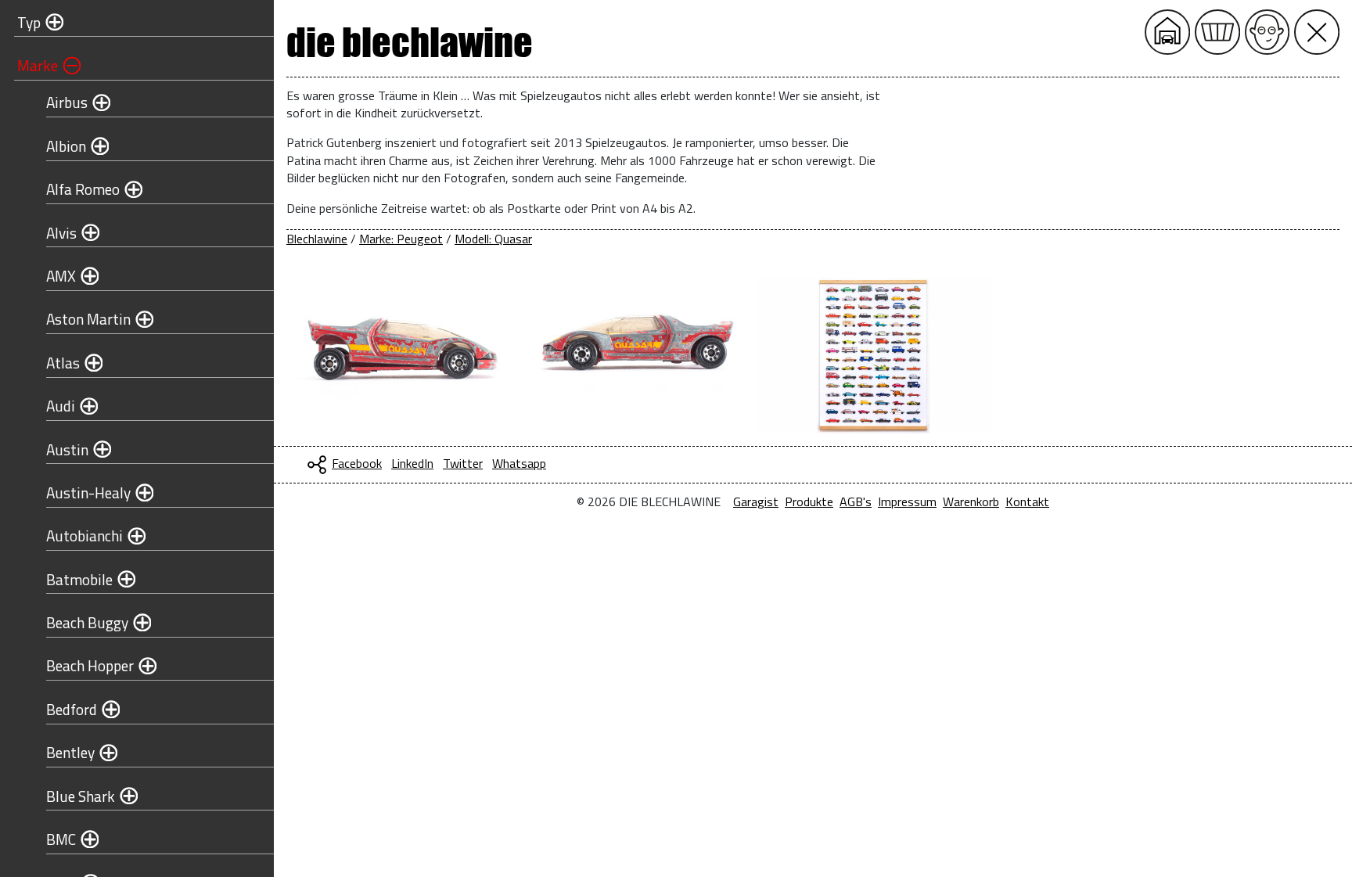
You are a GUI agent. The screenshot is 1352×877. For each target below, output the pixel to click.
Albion (66, 146)
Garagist (755, 501)
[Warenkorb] (1217, 32)
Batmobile (79, 579)
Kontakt (1027, 501)
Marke (37, 65)
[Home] (1167, 32)
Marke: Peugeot (401, 238)
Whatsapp (519, 463)
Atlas (63, 362)
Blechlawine (316, 238)
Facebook (357, 463)
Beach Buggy (87, 622)
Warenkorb (971, 501)
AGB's (856, 501)
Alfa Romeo (83, 189)
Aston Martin (88, 318)
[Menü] (1316, 32)
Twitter (463, 463)
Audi (60, 405)
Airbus (67, 102)
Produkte (809, 501)
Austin (67, 449)
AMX (61, 275)
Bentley (70, 752)
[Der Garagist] (1267, 32)
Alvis (61, 232)
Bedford (71, 709)
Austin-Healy (88, 492)
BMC (61, 839)
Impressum (907, 501)
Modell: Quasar (493, 238)
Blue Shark (80, 796)
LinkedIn (412, 463)
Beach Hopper (90, 665)
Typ (29, 22)
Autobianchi (84, 535)
